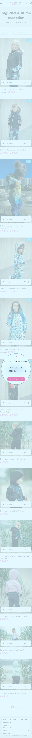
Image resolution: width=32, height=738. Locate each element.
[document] (16, 369)
